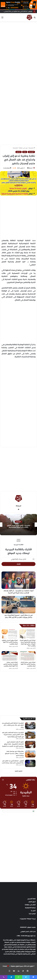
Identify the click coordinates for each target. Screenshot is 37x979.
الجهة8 (31, 168)
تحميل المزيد (18, 771)
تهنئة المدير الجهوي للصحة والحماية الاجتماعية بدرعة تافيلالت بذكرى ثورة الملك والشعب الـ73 (27, 643)
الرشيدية (15, 148)
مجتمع (18, 152)
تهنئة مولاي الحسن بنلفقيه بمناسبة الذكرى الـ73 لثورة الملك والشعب (10, 642)
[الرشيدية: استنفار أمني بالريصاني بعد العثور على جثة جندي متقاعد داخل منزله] (30, 725)
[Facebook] (27, 971)
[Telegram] (11, 977)
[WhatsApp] (18, 977)
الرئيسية (31, 148)
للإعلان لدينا (32, 913)
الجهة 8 (5, 966)
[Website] (18, 509)
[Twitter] (23, 971)
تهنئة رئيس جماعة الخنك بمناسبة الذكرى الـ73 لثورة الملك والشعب (28, 664)
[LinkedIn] (18, 971)
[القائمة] (2, 18)
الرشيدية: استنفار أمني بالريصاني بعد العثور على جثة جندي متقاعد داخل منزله (13, 725)
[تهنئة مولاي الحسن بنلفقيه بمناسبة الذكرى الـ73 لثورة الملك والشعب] (10, 634)
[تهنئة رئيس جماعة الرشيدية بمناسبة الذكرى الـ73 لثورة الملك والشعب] (10, 655)
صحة (25, 152)
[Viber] (3, 977)
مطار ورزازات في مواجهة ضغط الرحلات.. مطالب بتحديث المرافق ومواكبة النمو (14, 753)
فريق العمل (32, 901)
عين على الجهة (23, 148)
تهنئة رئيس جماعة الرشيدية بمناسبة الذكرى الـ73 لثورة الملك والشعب (10, 664)
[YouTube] (14, 971)
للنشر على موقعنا (30, 904)
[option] (18, 524)
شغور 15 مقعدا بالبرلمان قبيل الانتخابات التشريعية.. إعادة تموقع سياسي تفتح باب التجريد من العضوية (13, 744)
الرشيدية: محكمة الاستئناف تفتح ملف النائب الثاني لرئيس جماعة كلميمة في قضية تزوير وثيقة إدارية (13, 735)
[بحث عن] (35, 18)
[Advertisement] (18, 42)
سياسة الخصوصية (30, 907)
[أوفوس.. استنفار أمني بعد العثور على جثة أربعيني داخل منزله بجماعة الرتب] (30, 763)
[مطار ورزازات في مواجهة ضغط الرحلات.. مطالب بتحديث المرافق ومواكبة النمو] (30, 754)
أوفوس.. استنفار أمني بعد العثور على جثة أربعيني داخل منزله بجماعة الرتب (13, 762)
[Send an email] (27, 168)
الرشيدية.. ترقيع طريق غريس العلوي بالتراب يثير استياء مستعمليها (18, 526)
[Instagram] (9, 971)
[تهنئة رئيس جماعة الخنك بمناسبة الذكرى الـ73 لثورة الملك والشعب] (27, 655)
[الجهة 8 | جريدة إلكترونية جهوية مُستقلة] (29, 17)
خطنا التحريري (31, 898)
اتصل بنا (33, 910)
